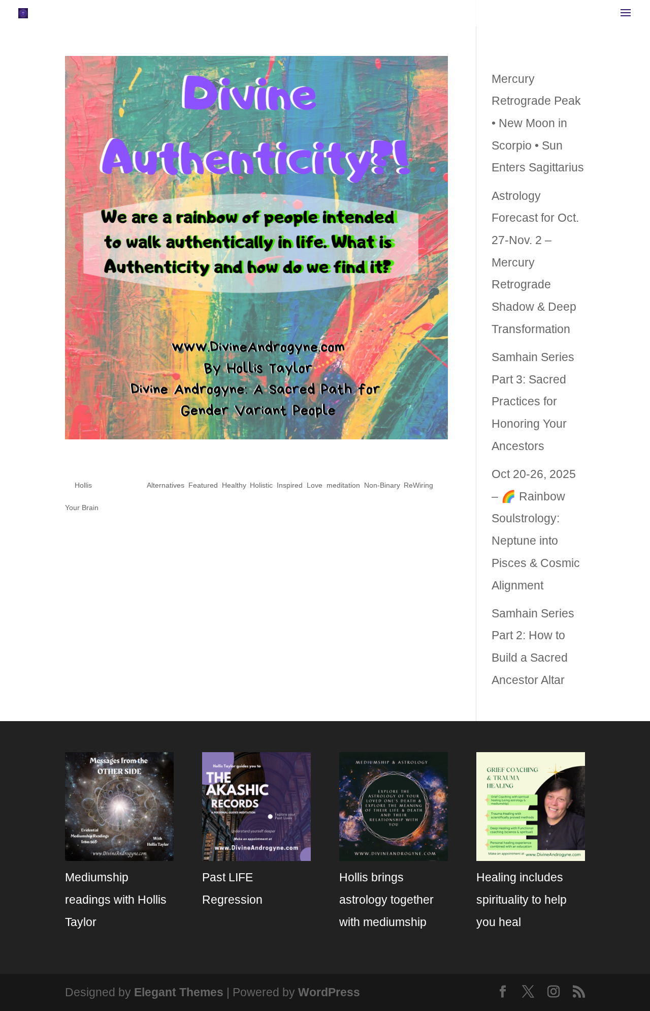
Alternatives (165, 485)
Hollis (83, 485)
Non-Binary (382, 485)
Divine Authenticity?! (163, 462)
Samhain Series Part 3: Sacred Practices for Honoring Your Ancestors (533, 401)
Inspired (290, 485)
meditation (343, 485)
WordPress (329, 992)
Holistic (261, 485)
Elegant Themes (178, 992)
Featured (203, 485)
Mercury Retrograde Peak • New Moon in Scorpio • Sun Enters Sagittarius (538, 123)
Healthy (234, 485)
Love (314, 485)
